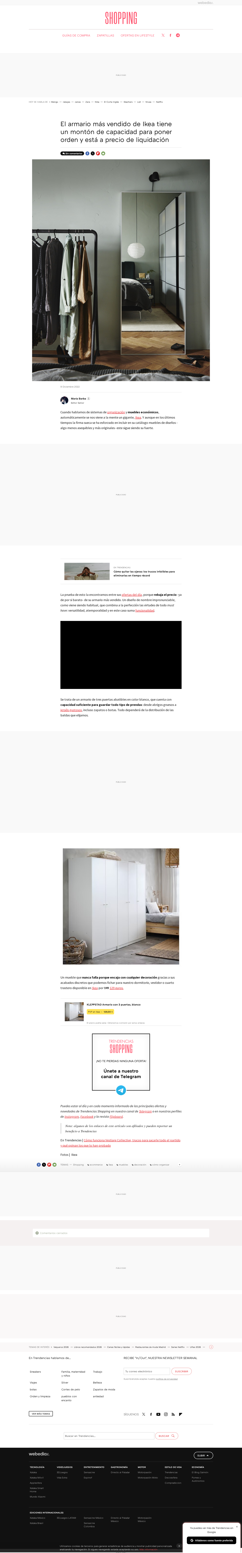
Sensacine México (93, 1517)
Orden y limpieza (40, 1396)
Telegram (178, 35)
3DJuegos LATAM (66, 1517)
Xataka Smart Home (37, 1490)
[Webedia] (205, 3)
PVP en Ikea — (100, 1011)
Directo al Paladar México (120, 1519)
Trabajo (97, 1371)
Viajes (33, 1382)
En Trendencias (122, 567)
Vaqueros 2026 (61, 1347)
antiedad (98, 1396)
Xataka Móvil (37, 1477)
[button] (80, 398)
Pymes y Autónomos (198, 1479)
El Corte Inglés (111, 102)
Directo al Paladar (120, 1472)
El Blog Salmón (200, 1472)
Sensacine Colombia (89, 1525)
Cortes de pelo (70, 1389)
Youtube (158, 1413)
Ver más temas (41, 1413)
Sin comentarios (74, 153)
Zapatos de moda (104, 1389)
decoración (140, 1164)
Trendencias (171, 1472)
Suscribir (181, 1371)
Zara (87, 102)
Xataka (33, 1472)
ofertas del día (132, 595)
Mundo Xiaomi (37, 1496)
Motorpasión (144, 1472)
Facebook (170, 35)
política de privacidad (167, 1379)
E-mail (103, 153)
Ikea (138, 417)
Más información (148, 1549)
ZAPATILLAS (105, 35)
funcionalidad (144, 610)
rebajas (66, 102)
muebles (123, 1164)
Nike (97, 102)
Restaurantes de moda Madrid (150, 1347)
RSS (173, 1413)
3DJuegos (62, 1472)
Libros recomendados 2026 (88, 1347)
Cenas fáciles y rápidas (119, 1347)
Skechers (128, 102)
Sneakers (35, 1371)
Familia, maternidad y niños (73, 1373)
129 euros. (116, 988)
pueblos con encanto (69, 1398)
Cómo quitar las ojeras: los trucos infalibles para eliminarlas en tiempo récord (144, 573)
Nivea (148, 102)
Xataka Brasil (36, 1523)
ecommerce (96, 1164)
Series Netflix (178, 1347)
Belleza (97, 1382)
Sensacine (89, 1472)
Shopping (121, 18)
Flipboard (98, 153)
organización (116, 412)
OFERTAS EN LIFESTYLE (137, 35)
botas (33, 1389)
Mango (54, 102)
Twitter (163, 35)
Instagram (165, 1413)
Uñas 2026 (196, 1347)
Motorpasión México (144, 1519)
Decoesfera (171, 1477)
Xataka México (37, 1517)
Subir (201, 1455)
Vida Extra (62, 1477)
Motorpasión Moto (148, 1477)
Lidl (139, 102)
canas (78, 102)
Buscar (164, 1435)
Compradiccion (173, 1482)
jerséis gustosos (71, 710)
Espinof (88, 1477)
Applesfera (36, 1482)
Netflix (159, 102)
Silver (64, 1382)
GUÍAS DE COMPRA (76, 35)
